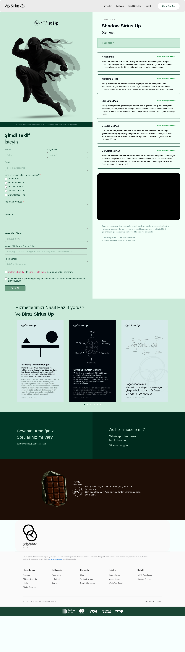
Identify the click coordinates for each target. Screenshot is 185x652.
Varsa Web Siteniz (13, 233)
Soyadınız (52, 150)
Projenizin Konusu (13, 202)
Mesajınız (9, 214)
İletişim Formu (114, 575)
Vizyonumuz (56, 575)
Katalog (120, 6)
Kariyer (54, 583)
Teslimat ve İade (86, 579)
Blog (82, 575)
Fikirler (25, 583)
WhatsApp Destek (116, 583)
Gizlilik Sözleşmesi (87, 583)
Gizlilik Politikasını (37, 272)
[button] (84, 404)
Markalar (26, 575)
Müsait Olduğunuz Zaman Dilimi (20, 246)
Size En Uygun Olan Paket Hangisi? (22, 175)
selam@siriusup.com (31, 444)
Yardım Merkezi (115, 579)
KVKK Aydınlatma (144, 575)
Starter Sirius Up (29, 587)
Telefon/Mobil (11, 259)
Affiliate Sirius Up (30, 579)
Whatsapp (118, 445)
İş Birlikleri (56, 579)
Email (7, 162)
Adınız (8, 150)
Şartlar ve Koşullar (16, 272)
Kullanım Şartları (144, 579)
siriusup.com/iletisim (55, 559)
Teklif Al (15, 288)
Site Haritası (149, 601)
